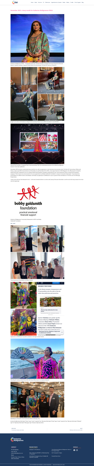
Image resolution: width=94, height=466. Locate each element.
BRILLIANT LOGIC (61, 464)
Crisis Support (77, 2)
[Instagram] (77, 450)
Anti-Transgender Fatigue (57, 452)
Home (32, 2)
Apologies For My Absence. (34, 449)
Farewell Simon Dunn (56, 456)
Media (64, 2)
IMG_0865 (13, 223)
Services (40, 2)
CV (43, 2)
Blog (83, 2)
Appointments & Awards (56, 2)
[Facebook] (74, 450)
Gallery (67, 2)
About (36, 2)
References (47, 2)
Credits (71, 2)
